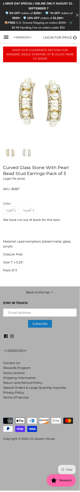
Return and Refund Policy (22, 383)
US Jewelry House (42, 438)
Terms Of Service (16, 397)
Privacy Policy (13, 392)
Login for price (57, 37)
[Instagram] (12, 336)
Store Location (14, 373)
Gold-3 (11, 210)
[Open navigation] (6, 37)
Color (7, 203)
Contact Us (11, 363)
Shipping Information (19, 378)
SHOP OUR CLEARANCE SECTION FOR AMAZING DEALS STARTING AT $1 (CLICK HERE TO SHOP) (40, 54)
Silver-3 (28, 210)
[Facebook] (6, 336)
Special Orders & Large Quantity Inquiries (34, 388)
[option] (10, 153)
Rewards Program (17, 368)
